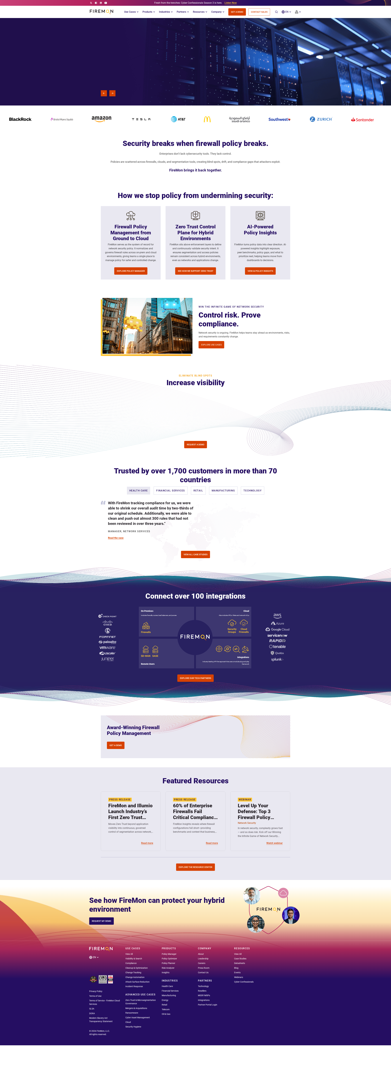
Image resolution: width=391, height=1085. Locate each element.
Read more (147, 843)
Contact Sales (259, 12)
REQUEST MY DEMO (101, 921)
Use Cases (130, 11)
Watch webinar (274, 843)
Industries (164, 11)
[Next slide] (112, 93)
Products (147, 11)
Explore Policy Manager (131, 271)
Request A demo (104, 81)
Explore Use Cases (211, 344)
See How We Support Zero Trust (195, 271)
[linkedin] (101, 3)
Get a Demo (237, 12)
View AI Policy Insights (260, 271)
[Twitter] (91, 3)
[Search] (276, 12)
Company (216, 11)
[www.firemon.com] (101, 12)
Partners (181, 11)
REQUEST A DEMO (195, 444)
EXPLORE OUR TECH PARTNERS (195, 678)
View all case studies (195, 554)
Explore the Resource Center (195, 867)
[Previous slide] (104, 93)
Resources (199, 11)
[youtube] (105, 3)
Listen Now (231, 2)
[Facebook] (96, 3)
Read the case (116, 537)
